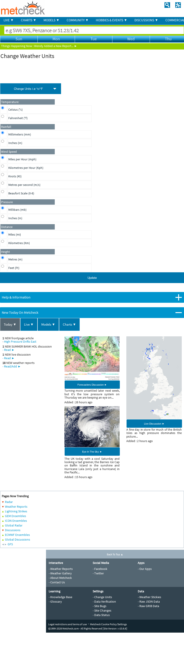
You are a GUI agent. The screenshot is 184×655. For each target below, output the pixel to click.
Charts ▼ (69, 324)
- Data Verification (104, 601)
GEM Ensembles (15, 516)
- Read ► (8, 350)
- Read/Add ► (11, 366)
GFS (10, 544)
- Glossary (55, 601)
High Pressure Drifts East (20, 341)
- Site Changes (102, 610)
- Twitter (98, 573)
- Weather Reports (61, 569)
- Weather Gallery (60, 573)
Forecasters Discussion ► (92, 384)
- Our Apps (145, 569)
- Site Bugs (99, 606)
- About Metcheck (60, 578)
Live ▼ (29, 324)
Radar (9, 502)
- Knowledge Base (60, 597)
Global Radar (13, 525)
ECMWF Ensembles (17, 535)
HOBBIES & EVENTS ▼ (111, 20)
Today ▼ (10, 324)
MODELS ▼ (51, 20)
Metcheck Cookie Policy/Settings (108, 624)
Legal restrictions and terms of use (67, 624)
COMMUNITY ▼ (78, 20)
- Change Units (102, 597)
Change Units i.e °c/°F (28, 88)
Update (92, 277)
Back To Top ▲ (115, 554)
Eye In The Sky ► (92, 451)
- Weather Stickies (149, 597)
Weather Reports (16, 507)
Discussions (12, 530)
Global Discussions (17, 539)
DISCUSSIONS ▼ (146, 20)
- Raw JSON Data (149, 601)
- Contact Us (57, 582)
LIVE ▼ (9, 20)
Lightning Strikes (16, 511)
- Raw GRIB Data (148, 606)
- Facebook (100, 569)
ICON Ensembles (16, 521)
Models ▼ (48, 324)
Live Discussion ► (154, 423)
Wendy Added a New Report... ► (55, 46)
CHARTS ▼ (28, 20)
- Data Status (101, 615)
